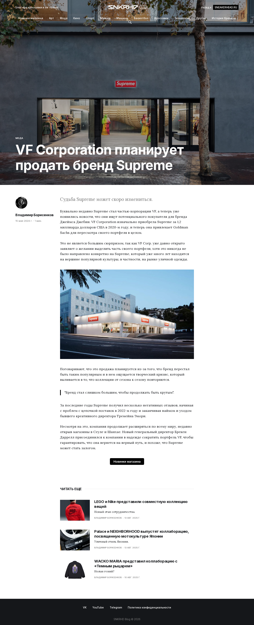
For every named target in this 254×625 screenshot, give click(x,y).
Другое (201, 18)
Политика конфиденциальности (149, 607)
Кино (76, 18)
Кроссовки (161, 18)
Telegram (116, 607)
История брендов (224, 18)
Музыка (105, 18)
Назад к (219, 7)
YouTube (98, 607)
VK (84, 607)
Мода (63, 18)
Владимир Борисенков (34, 215)
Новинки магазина (30, 18)
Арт (51, 18)
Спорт (90, 18)
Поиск (130, 22)
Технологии (182, 18)
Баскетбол (141, 18)
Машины (122, 18)
